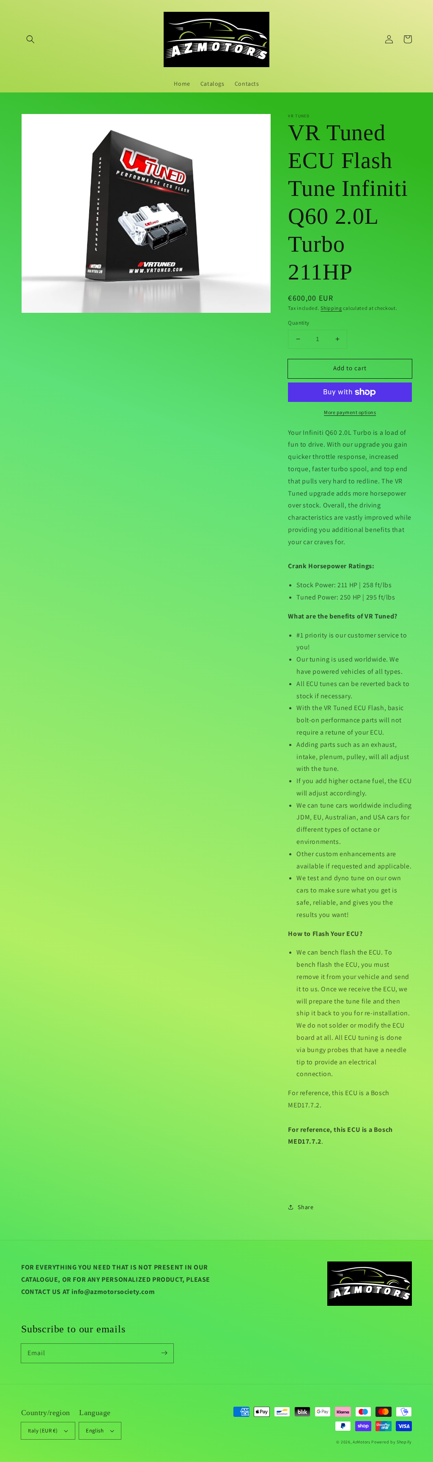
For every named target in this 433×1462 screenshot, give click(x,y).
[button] (30, 39)
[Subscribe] (164, 1353)
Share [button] (305, 1207)
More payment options (350, 412)
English (95, 1430)
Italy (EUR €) (43, 1430)
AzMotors (361, 1442)
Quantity (298, 322)
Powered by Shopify (391, 1442)
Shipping (331, 308)
